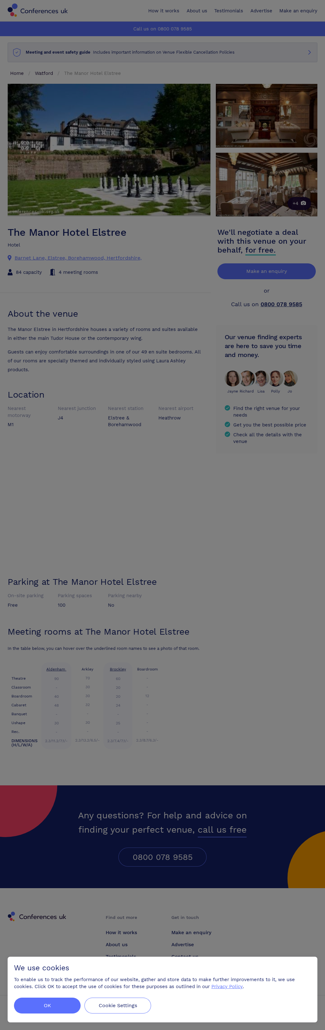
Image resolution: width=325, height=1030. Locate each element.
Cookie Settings (118, 1005)
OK (47, 1005)
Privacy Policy (227, 986)
